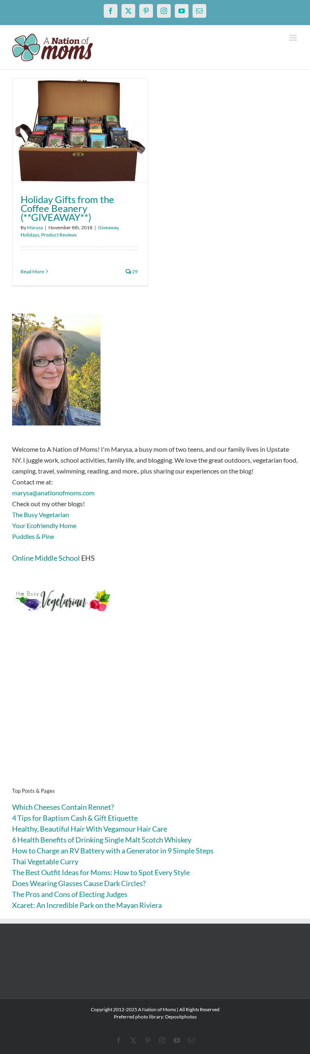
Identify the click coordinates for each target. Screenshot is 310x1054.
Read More (32, 271)
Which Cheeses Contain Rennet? (63, 807)
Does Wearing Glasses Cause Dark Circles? (79, 883)
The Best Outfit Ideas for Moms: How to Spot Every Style (101, 872)
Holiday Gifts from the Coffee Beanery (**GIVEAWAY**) (67, 208)
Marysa (35, 227)
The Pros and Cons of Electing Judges (70, 894)
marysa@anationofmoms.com (53, 493)
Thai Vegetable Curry (45, 861)
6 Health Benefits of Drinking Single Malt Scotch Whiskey (101, 839)
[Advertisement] (155, 712)
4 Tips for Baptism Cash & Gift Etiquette (75, 817)
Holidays (30, 235)
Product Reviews (59, 235)
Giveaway (108, 227)
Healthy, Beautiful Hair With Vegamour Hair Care (89, 828)
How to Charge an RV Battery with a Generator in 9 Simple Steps (113, 850)
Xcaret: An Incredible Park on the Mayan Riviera (87, 905)
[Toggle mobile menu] (293, 38)
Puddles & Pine (33, 536)
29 (134, 271)
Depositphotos (181, 1017)
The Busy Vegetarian (40, 514)
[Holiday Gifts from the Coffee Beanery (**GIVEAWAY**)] (80, 130)
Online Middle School (46, 557)
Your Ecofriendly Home (44, 525)
